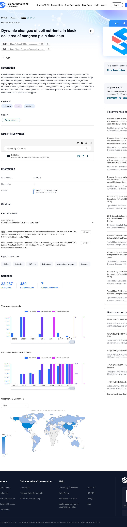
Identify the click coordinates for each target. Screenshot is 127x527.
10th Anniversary (7, 498)
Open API (91, 487)
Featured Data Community (31, 493)
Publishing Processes (68, 487)
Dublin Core (46, 264)
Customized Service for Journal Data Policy (69, 505)
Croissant (84, 264)
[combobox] (47, 223)
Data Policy (64, 493)
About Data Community (30, 498)
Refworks (18, 264)
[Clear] (89, 222)
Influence (4, 493)
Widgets (91, 498)
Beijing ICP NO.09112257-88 (90, 522)
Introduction (5, 487)
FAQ (89, 504)
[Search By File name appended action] (86, 148)
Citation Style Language (65, 264)
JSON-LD (32, 264)
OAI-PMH (91, 493)
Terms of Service (7, 504)
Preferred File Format (68, 498)
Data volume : (6, 177)
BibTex (6, 264)
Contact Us (5, 509)
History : (4, 190)
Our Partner (25, 487)
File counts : (6, 184)
